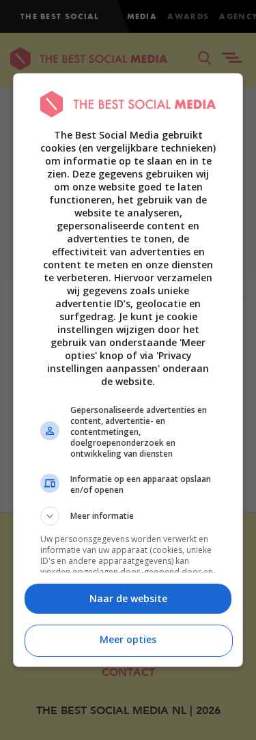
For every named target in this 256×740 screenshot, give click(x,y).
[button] (128, 516)
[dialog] (128, 369)
